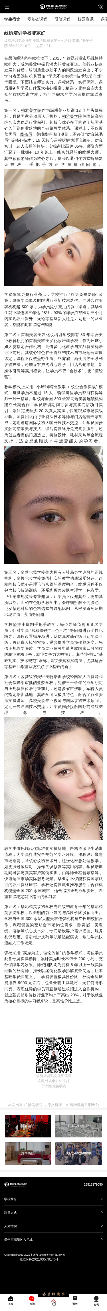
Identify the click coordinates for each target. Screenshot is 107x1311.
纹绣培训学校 (26, 94)
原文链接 (54, 1105)
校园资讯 (86, 19)
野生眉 (47, 358)
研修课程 (62, 19)
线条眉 (26, 134)
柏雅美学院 (31, 110)
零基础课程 (37, 19)
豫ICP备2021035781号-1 (38, 1259)
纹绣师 (23, 970)
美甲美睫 (45, 676)
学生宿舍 (12, 19)
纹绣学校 (45, 906)
